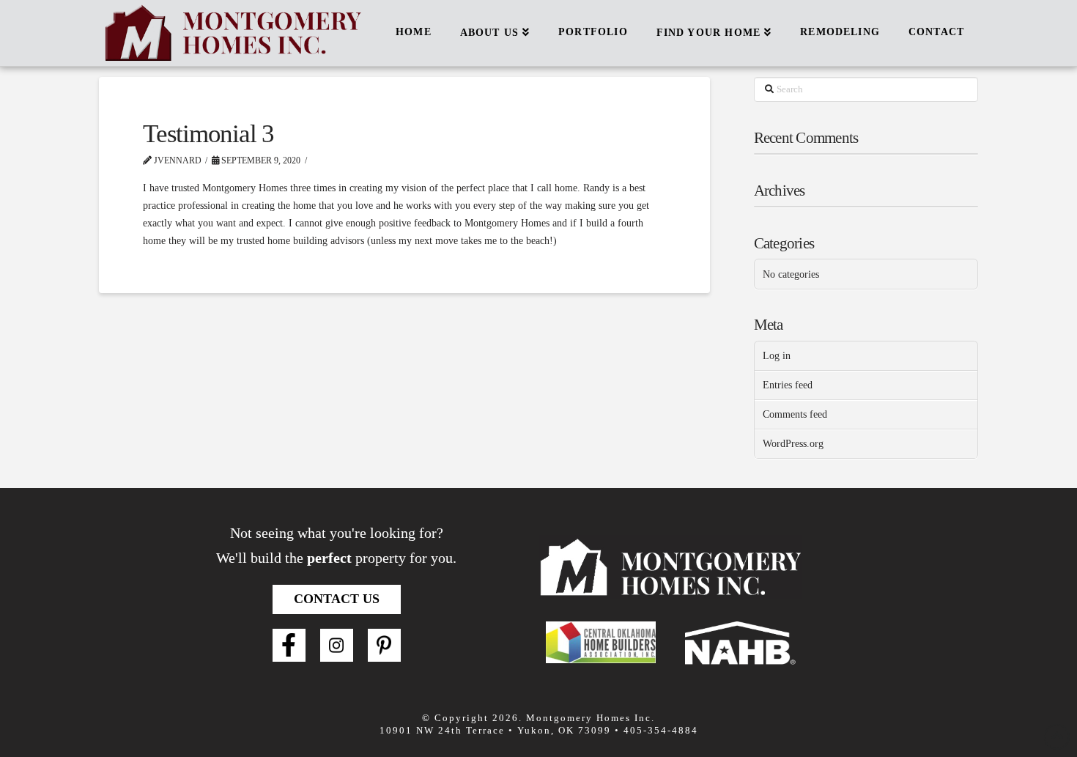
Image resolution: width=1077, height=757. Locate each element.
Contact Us (337, 598)
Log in (777, 355)
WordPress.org (793, 443)
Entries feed (788, 385)
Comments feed (795, 414)
